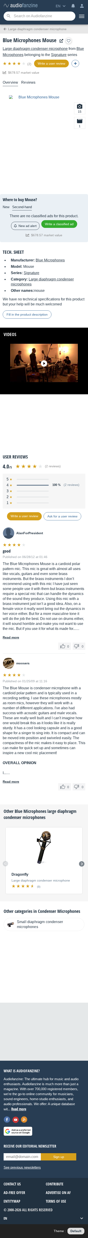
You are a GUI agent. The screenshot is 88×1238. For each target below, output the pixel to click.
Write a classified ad (59, 224)
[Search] (8, 16)
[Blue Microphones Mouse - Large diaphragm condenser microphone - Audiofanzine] (20, 5)
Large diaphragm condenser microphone (35, 49)
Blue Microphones (50, 260)
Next (81, 864)
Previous (5, 863)
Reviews (28, 82)
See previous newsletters (22, 1167)
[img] (14, 63)
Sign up (58, 1157)
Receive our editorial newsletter (30, 1146)
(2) (29, 64)
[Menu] (81, 16)
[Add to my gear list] (68, 41)
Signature (59, 55)
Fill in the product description (27, 314)
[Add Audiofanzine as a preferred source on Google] (18, 1131)
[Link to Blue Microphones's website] (60, 41)
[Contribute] (75, 63)
